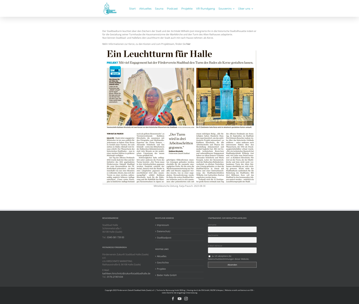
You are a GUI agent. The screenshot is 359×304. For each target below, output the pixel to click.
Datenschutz (163, 231)
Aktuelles (161, 256)
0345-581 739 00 (115, 237)
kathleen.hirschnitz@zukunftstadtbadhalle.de (126, 273)
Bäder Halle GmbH (167, 275)
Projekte (161, 268)
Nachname (213, 235)
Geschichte (163, 262)
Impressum (163, 225)
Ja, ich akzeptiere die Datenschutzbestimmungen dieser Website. (228, 257)
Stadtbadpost (164, 237)
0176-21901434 (115, 276)
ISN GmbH (205, 290)
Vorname (212, 224)
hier (188, 44)
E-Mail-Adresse (215, 245)
